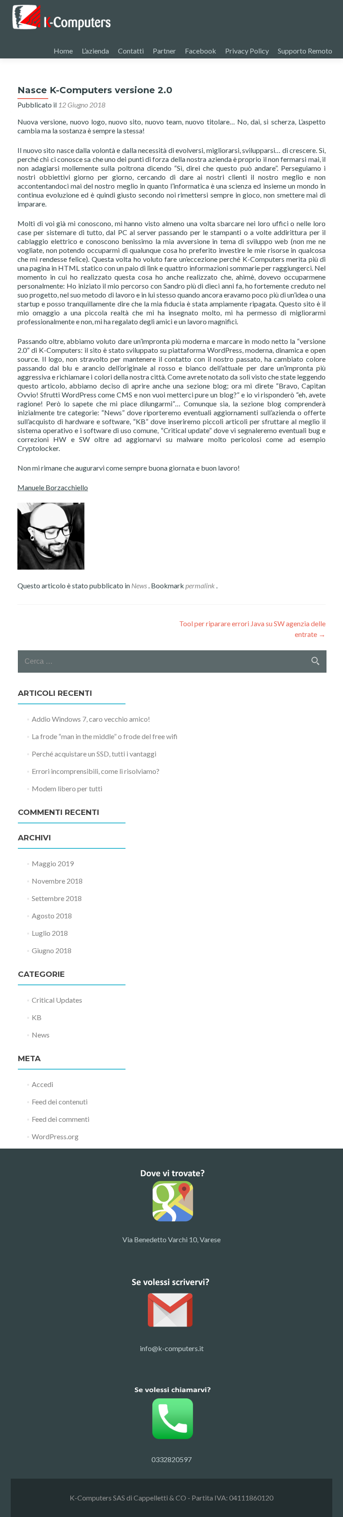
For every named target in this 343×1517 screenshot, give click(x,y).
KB (37, 1017)
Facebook (200, 50)
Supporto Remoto (305, 50)
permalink (200, 585)
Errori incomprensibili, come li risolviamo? (95, 771)
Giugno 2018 (51, 950)
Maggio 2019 (53, 863)
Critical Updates (57, 1000)
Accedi (42, 1084)
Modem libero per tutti (67, 788)
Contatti (131, 50)
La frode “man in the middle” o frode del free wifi (105, 736)
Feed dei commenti (60, 1119)
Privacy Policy (247, 50)
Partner (164, 50)
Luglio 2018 (50, 933)
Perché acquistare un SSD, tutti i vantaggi (94, 753)
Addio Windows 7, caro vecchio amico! (91, 719)
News (139, 585)
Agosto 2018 (52, 915)
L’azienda (95, 50)
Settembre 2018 (57, 898)
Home (63, 50)
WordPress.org (55, 1136)
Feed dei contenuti (60, 1101)
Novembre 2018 (57, 880)
